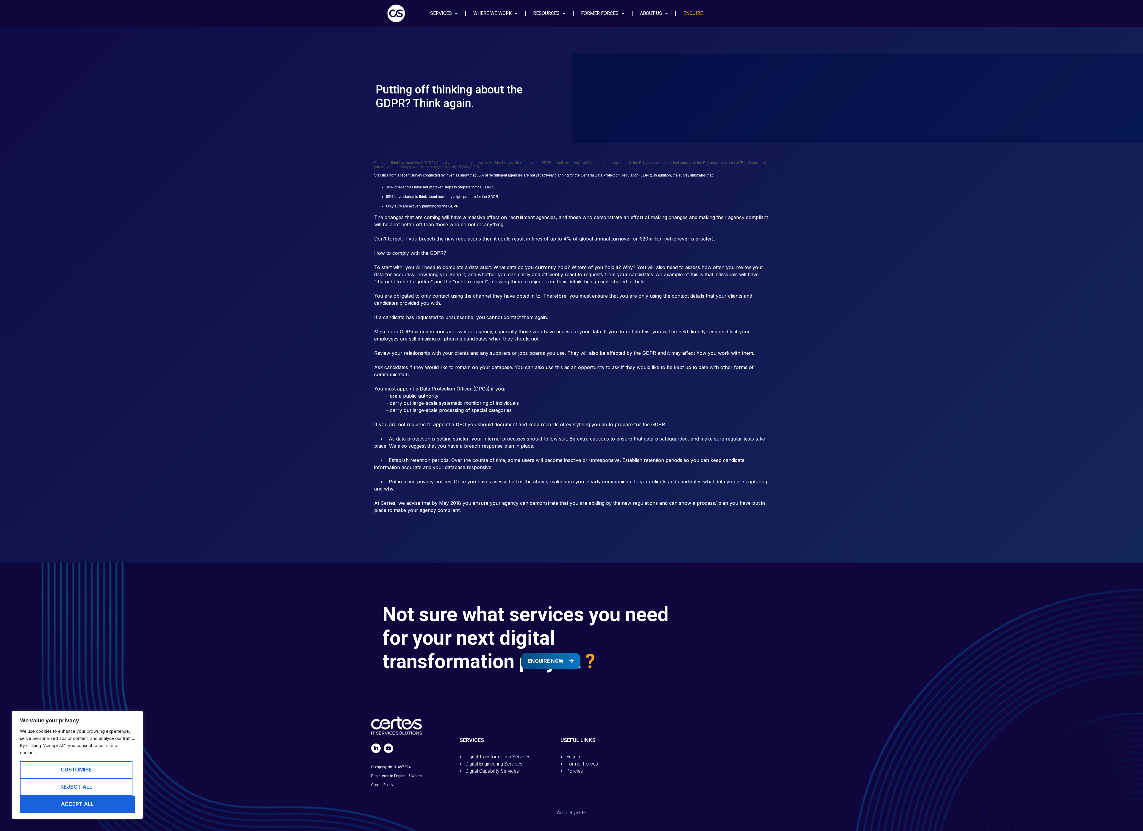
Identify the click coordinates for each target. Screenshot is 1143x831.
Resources (546, 13)
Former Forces (600, 13)
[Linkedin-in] (376, 748)
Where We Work (492, 13)
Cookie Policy (382, 785)
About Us (651, 13)
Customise (76, 769)
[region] (77, 765)
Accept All (77, 804)
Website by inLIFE (571, 812)
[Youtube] (388, 748)
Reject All (76, 787)
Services (441, 13)
